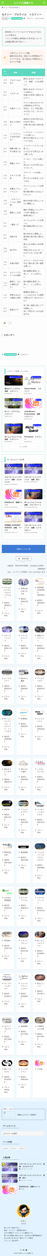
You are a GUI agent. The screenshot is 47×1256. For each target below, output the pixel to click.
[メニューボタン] (2, 3)
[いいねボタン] (5, 323)
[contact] (26, 1250)
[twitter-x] (21, 1250)
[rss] (23, 1250)
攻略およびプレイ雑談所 (26, 1115)
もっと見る (23, 446)
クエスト (5, 1148)
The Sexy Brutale (17, 18)
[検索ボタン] (44, 3)
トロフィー (30, 18)
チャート (13, 1148)
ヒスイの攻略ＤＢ (23, 3)
